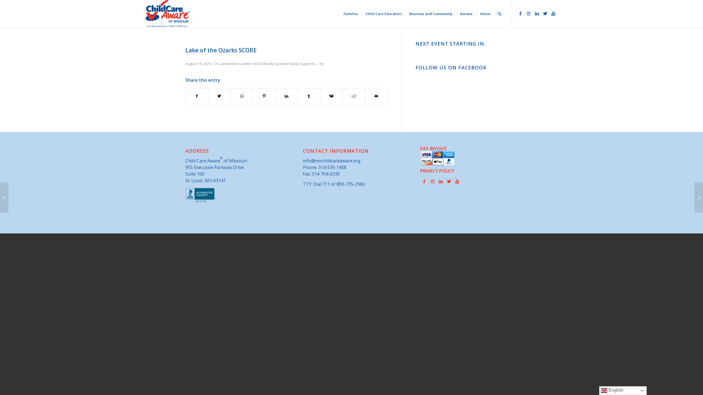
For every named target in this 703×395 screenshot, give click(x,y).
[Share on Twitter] (219, 96)
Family (269, 63)
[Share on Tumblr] (309, 96)
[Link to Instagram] (529, 13)
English (615, 390)
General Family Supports (295, 63)
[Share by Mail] (376, 96)
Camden (246, 63)
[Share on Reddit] (354, 96)
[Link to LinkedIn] (537, 13)
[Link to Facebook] (520, 13)
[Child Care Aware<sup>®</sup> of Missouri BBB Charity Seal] (200, 201)
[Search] (499, 13)
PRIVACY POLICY (437, 171)
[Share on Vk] (331, 96)
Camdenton (228, 63)
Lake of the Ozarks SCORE (221, 50)
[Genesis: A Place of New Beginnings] (4, 197)
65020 (258, 63)
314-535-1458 (332, 167)
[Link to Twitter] (545, 13)
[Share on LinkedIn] (286, 96)
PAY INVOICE (433, 149)
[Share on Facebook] (197, 96)
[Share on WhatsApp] (242, 96)
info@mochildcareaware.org (332, 161)
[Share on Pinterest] (264, 96)
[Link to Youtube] (553, 13)
